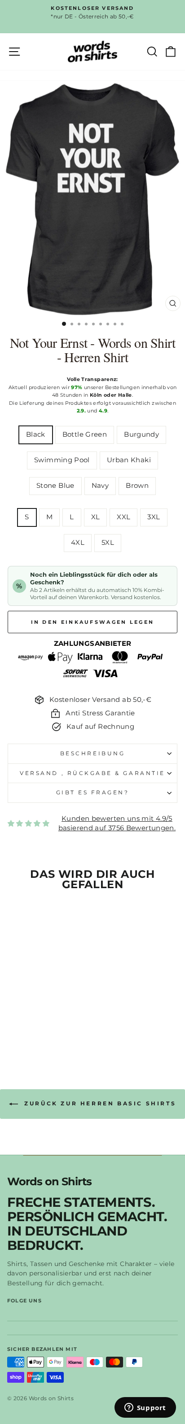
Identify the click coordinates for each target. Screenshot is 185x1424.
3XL (153, 517)
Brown (137, 486)
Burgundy (141, 434)
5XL (107, 543)
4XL (77, 543)
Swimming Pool (62, 460)
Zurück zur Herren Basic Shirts (99, 1103)
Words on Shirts (49, 1182)
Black (35, 434)
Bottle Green (84, 434)
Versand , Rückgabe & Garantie (92, 773)
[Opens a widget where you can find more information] (145, 1408)
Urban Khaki (129, 460)
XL (95, 517)
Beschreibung (92, 753)
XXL (123, 517)
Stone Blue (55, 486)
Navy (100, 486)
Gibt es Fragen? (92, 792)
